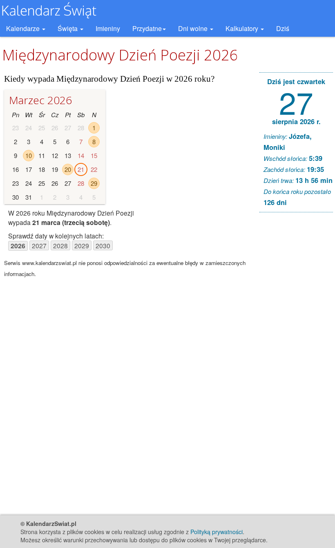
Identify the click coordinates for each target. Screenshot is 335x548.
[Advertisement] (296, 343)
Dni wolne (193, 28)
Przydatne (147, 28)
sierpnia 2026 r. (296, 121)
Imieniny (108, 28)
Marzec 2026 (40, 100)
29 (94, 183)
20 (68, 169)
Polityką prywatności (216, 532)
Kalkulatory (243, 28)
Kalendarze (23, 28)
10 (28, 155)
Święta (68, 28)
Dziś (282, 28)
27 (296, 101)
